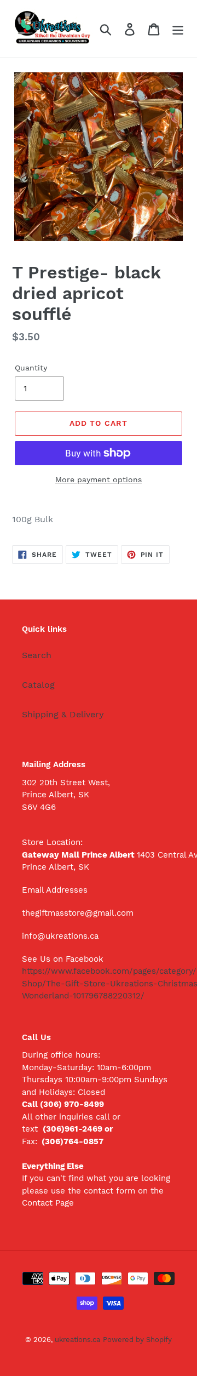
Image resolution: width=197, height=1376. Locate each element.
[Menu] (178, 28)
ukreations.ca (77, 1339)
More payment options (98, 479)
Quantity (31, 367)
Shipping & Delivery (63, 714)
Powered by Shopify (137, 1339)
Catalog (38, 685)
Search (36, 655)
